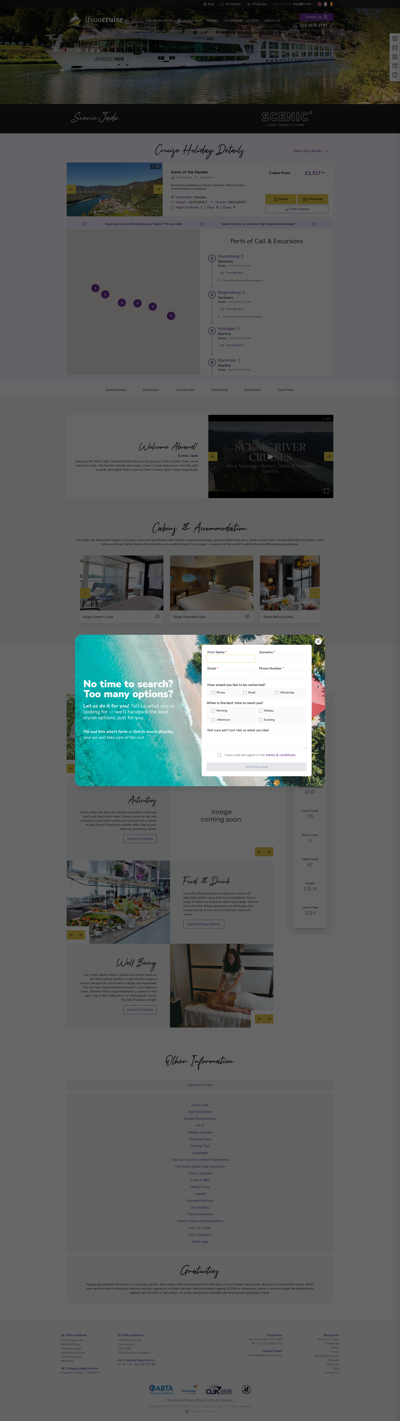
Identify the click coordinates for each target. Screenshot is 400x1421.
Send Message (256, 767)
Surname (267, 652)
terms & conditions (281, 755)
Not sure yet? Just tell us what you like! (238, 730)
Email (213, 668)
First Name (217, 652)
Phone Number (271, 668)
